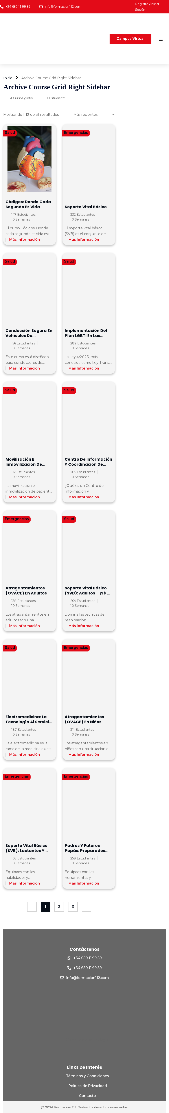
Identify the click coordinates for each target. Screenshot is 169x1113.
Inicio (7, 78)
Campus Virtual (130, 39)
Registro (142, 4)
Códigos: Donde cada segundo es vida (28, 204)
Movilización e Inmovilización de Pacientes (24, 464)
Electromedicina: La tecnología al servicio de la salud (28, 722)
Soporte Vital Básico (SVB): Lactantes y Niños (27, 851)
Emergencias (76, 133)
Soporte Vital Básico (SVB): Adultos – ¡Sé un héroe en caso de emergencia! (88, 595)
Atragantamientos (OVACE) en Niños (84, 719)
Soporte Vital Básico (86, 207)
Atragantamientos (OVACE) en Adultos (26, 590)
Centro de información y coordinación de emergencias (88, 464)
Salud (10, 133)
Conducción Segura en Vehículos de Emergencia (29, 336)
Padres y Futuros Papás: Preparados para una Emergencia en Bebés (87, 853)
